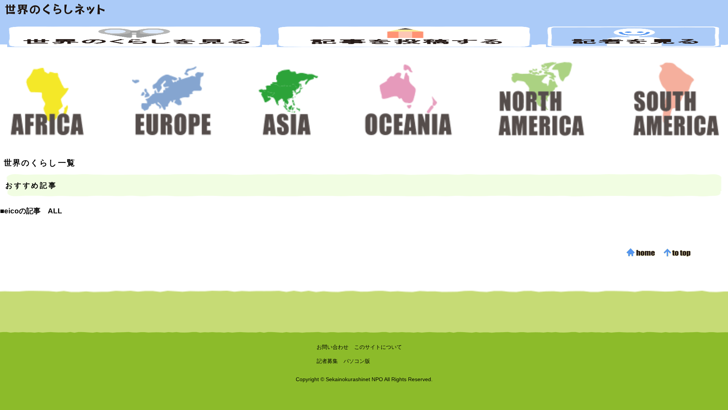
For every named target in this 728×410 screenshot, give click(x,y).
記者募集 (327, 361)
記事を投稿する (404, 36)
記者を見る (633, 36)
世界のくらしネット (364, 9)
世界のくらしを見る (134, 36)
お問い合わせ (332, 347)
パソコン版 (357, 361)
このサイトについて (378, 347)
